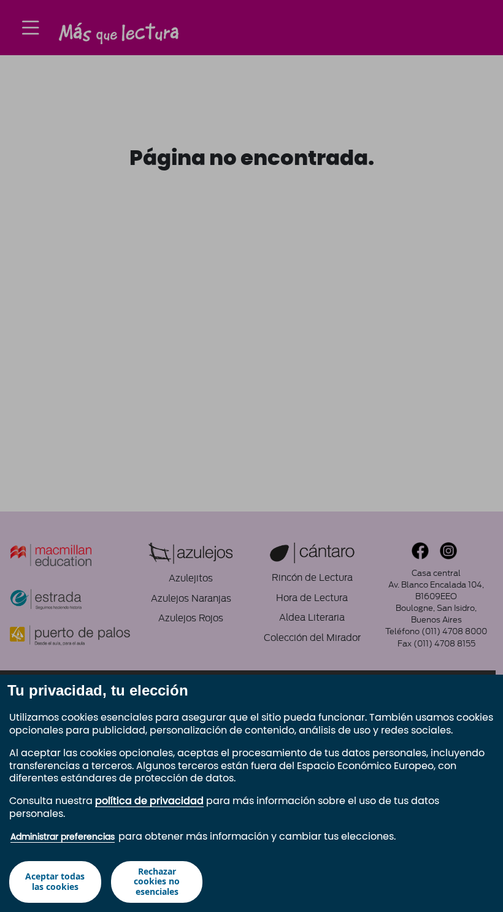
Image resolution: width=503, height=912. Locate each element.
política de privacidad (149, 801)
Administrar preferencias (62, 837)
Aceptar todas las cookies (55, 881)
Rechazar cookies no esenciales (157, 881)
